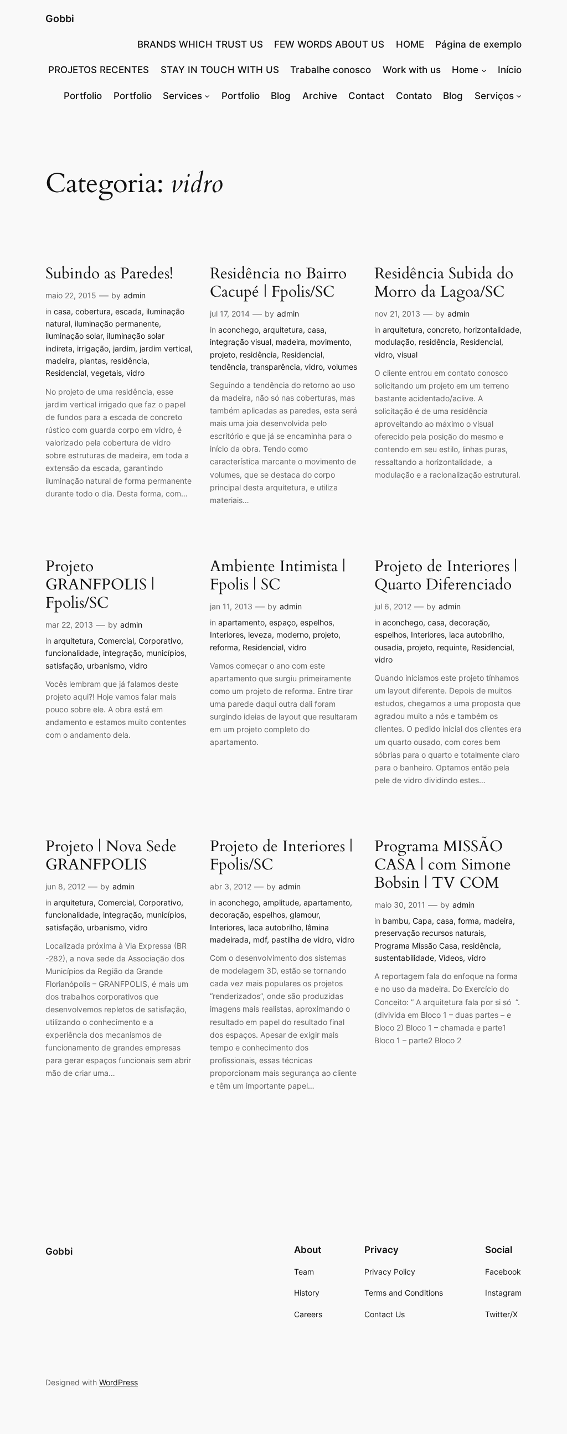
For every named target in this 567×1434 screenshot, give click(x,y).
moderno (292, 634)
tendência (228, 366)
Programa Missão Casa (415, 945)
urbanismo (106, 665)
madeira (60, 360)
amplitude (281, 902)
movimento (329, 341)
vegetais (106, 372)
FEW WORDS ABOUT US (329, 44)
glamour (304, 914)
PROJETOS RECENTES (98, 69)
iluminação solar (73, 335)
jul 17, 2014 (230, 313)
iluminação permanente (117, 323)
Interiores (227, 634)
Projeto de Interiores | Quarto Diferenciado (445, 575)
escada (128, 311)
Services (182, 95)
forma (468, 920)
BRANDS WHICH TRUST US (200, 44)
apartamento (241, 622)
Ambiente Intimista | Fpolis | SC (278, 575)
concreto (443, 329)
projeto (222, 354)
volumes (342, 366)
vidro (135, 372)
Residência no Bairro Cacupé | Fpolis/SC (278, 283)
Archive (319, 95)
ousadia (388, 647)
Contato (414, 95)
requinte (452, 647)
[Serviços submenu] (519, 96)
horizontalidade (491, 329)
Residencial (65, 372)
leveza (260, 634)
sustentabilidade (404, 957)
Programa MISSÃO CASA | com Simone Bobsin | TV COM (442, 864)
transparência (275, 366)
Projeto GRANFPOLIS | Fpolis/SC (99, 584)
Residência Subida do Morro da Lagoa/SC (443, 283)
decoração (468, 622)
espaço (282, 622)
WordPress (118, 1382)
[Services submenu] (207, 96)
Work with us (412, 69)
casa (62, 311)
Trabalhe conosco (330, 69)
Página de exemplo (478, 44)
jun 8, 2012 (65, 886)
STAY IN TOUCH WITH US (220, 69)
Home (465, 69)
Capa (422, 920)
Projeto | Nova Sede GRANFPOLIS (111, 855)
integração (122, 653)
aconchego (238, 329)
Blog (281, 95)
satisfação (64, 665)
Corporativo (159, 640)
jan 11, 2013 (231, 606)
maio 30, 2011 (399, 904)
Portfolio (83, 95)
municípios (165, 653)
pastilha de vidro (301, 939)
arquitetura (283, 329)
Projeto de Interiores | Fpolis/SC (281, 855)
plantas (92, 360)
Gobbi (59, 18)
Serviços (494, 95)
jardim (124, 348)
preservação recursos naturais (429, 933)
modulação (394, 341)
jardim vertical (165, 348)
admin (134, 295)
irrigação (93, 348)
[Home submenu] (484, 70)
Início (510, 69)
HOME (410, 44)
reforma (224, 647)
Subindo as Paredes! (109, 274)
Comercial (116, 640)
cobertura (93, 311)
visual (407, 354)
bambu (395, 920)
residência (128, 360)
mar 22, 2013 (69, 624)
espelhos (316, 622)
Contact (366, 95)
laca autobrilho (475, 634)
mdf (260, 939)
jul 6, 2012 (392, 606)
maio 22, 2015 (70, 295)
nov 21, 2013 (397, 313)
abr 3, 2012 (230, 886)
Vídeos (451, 957)
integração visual (240, 341)
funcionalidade (72, 653)
